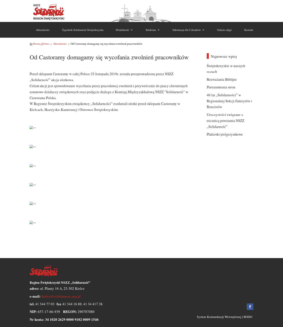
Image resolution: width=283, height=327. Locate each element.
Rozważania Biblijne (222, 79)
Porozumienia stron (221, 87)
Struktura (151, 30)
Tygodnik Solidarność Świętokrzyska (83, 30)
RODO (248, 317)
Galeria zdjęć (224, 30)
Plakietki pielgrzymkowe (225, 134)
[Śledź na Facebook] (250, 306)
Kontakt (248, 30)
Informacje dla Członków (187, 30)
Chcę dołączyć (241, 10)
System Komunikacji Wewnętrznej (219, 317)
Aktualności (43, 30)
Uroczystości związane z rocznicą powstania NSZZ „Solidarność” (225, 120)
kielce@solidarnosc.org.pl (61, 296)
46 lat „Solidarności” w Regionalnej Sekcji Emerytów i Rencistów (229, 101)
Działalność (122, 30)
